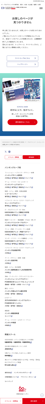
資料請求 (31, 157)
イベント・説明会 (13, 157)
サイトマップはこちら (22, 58)
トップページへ (22, 64)
